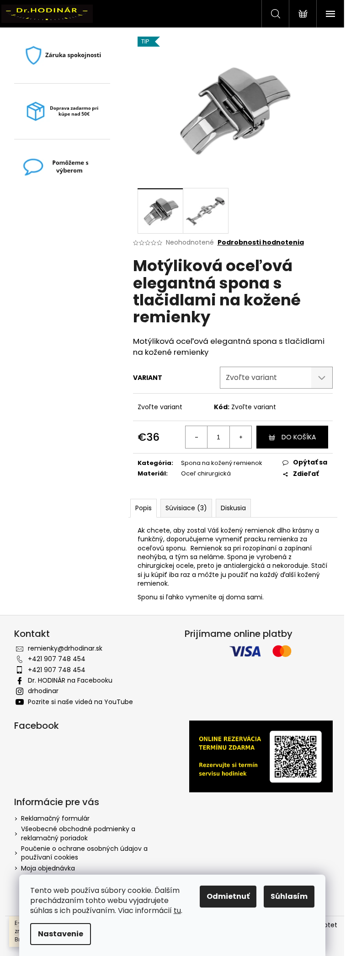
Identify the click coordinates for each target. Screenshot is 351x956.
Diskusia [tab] (233, 508)
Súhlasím (289, 896)
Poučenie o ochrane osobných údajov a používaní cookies (84, 853)
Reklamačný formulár (55, 818)
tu (177, 910)
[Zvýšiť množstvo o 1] (240, 437)
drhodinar (43, 690)
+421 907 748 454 (56, 658)
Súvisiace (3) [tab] (186, 508)
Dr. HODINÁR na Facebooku (70, 680)
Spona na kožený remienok (221, 463)
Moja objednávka (48, 868)
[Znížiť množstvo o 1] (196, 437)
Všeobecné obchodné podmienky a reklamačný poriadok (78, 833)
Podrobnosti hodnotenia (261, 242)
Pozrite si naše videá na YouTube (80, 701)
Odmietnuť (228, 896)
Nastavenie (60, 934)
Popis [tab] (143, 508)
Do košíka (299, 437)
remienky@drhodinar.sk (65, 648)
